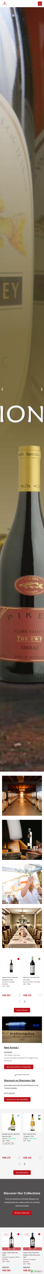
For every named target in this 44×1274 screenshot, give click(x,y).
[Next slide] (24, 1001)
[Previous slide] (19, 1001)
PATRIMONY (8, 1052)
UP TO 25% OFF (9, 1093)
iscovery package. (11, 1088)
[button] (2, 389)
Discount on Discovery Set (19, 1080)
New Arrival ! (11, 1047)
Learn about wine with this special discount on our (21, 1085)
